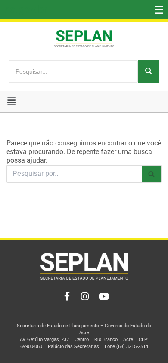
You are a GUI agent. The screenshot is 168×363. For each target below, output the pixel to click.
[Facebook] (65, 296)
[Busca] (152, 174)
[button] (11, 101)
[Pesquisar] (148, 71)
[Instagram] (84, 296)
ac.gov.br (25, 9)
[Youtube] (102, 296)
